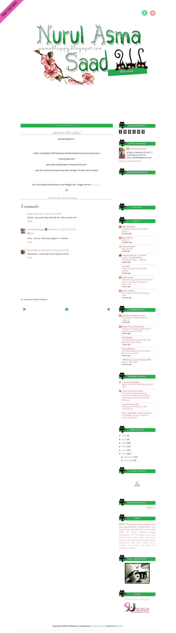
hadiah (134, 537)
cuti (120, 537)
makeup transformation (136, 540)
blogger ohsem (150, 535)
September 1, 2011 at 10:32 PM (47, 214)
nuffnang (143, 532)
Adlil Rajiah (127, 338)
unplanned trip (130, 527)
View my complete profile (130, 161)
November (129, 461)
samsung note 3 (148, 543)
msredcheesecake (130, 404)
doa (123, 537)
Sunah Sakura (33, 250)
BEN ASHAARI (128, 227)
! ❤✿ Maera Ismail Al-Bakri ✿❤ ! (137, 360)
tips (128, 548)
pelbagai (152, 532)
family (129, 524)
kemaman (141, 537)
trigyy (30, 214)
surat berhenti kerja (148, 545)
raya (121, 527)
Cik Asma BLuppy (35, 229)
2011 (124, 454)
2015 (124, 439)
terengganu (123, 548)
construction (146, 530)
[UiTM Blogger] (137, 491)
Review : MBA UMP (130, 362)
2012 (124, 450)
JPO (132, 535)
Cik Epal (126, 266)
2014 (124, 443)
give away (138, 524)
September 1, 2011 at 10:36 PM (62, 229)
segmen (147, 524)
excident (128, 537)
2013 (124, 447)
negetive (147, 540)
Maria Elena (127, 238)
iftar (120, 530)
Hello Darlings (127, 249)
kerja (147, 537)
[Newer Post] (25, 309)
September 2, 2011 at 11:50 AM (55, 250)
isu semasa (132, 532)
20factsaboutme (124, 535)
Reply (29, 221)
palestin (152, 540)
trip (123, 530)
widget (153, 507)
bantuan (141, 535)
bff (138, 527)
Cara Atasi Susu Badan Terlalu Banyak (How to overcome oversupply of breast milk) (137, 282)
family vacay (150, 527)
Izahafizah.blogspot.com (133, 316)
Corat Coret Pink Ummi (132, 391)
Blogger (119, 626)
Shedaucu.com (97, 626)
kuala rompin (123, 540)
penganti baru (124, 543)
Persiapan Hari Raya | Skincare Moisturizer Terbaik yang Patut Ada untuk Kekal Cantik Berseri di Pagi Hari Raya (136, 396)
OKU (136, 535)
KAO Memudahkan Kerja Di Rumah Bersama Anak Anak (136, 352)
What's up (126, 240)
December (129, 457)
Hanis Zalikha (128, 291)
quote (133, 543)
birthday (139, 530)
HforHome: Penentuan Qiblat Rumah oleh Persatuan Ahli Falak (136, 330)
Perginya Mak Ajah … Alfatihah (134, 260)
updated (132, 548)
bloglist (142, 527)
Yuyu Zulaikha (128, 247)
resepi (138, 543)
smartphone (123, 545)
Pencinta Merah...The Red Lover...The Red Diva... (134, 256)
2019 (124, 436)
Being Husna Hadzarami (133, 327)
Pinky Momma (128, 349)
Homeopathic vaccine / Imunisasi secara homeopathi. (135, 416)
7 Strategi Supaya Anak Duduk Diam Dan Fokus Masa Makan (136, 341)
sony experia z (134, 545)
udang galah (130, 530)
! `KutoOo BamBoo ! (131, 382)
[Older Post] (108, 309)
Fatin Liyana (128, 277)
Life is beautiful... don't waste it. (137, 413)
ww (153, 524)
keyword (152, 537)
